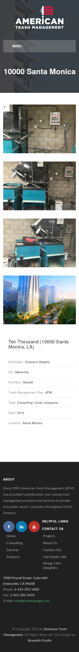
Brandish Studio (39, 640)
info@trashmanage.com (32, 601)
